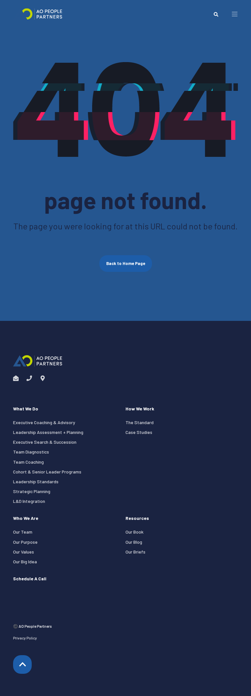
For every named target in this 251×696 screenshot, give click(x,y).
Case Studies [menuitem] (139, 432)
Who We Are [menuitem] (25, 518)
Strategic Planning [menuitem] (31, 491)
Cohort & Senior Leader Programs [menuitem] (47, 471)
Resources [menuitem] (137, 518)
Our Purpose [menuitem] (25, 542)
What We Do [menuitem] (25, 408)
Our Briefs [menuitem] (135, 552)
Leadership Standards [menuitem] (36, 481)
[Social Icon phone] (29, 378)
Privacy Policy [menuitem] (25, 638)
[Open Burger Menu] (234, 14)
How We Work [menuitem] (140, 408)
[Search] (216, 14)
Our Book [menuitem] (134, 532)
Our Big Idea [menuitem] (25, 561)
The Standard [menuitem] (140, 422)
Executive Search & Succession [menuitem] (44, 442)
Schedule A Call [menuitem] (29, 578)
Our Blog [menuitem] (134, 542)
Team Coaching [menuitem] (28, 462)
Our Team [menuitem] (22, 532)
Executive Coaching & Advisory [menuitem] (44, 422)
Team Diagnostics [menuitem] (31, 452)
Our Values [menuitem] (23, 552)
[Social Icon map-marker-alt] (40, 378)
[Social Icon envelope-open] (18, 378)
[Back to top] (22, 664)
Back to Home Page (125, 263)
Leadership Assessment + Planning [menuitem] (48, 432)
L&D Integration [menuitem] (29, 501)
